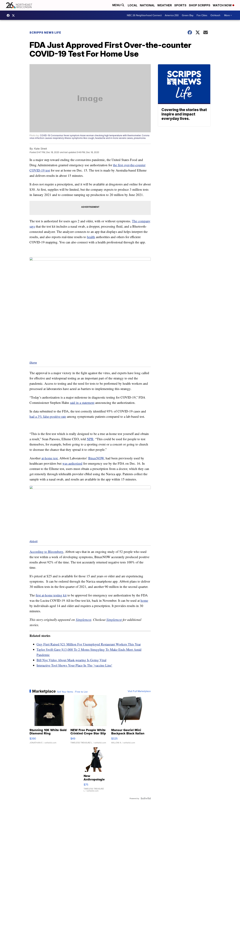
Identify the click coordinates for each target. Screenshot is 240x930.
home (144, 600)
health (91, 237)
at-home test (49, 458)
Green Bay (187, 15)
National (147, 5)
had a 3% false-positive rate (48, 416)
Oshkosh (215, 15)
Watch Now (222, 5)
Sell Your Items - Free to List (72, 691)
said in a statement (82, 402)
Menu (116, 5)
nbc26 (14, 15)
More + (228, 15)
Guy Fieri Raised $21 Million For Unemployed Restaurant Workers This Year (89, 644)
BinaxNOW (96, 458)
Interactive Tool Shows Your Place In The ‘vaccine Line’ (74, 665)
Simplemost (83, 619)
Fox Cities (202, 15)
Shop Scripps (199, 5)
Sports (180, 5)
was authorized (72, 463)
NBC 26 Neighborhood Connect (144, 15)
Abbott (34, 541)
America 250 (172, 15)
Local (132, 5)
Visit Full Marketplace (139, 691)
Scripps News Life (45, 32)
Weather (164, 5)
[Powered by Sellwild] (146, 798)
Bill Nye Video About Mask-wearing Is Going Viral (71, 660)
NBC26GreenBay (9, 15)
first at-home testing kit (51, 595)
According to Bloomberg (46, 551)
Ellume (33, 362)
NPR (90, 439)
